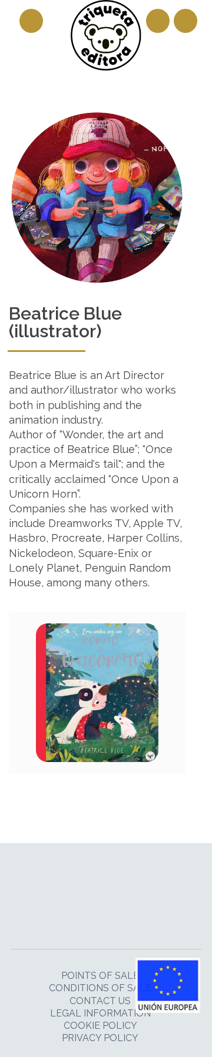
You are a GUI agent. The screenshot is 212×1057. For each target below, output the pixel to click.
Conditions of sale (100, 988)
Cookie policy (100, 1025)
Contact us (100, 1000)
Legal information (100, 1013)
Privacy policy (100, 1037)
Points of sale (100, 975)
